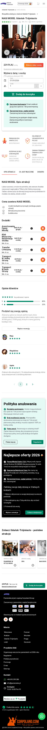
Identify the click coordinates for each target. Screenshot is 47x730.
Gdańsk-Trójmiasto (8, 10)
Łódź (6, 642)
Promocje (7, 662)
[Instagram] (6, 619)
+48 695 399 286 (13, 679)
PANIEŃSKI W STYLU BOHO (8, 562)
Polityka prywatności (11, 659)
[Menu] (44, 3)
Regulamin (7, 655)
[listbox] (23, 207)
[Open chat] (41, 716)
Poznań (27, 632)
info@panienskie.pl (14, 683)
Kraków (6, 635)
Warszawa (8, 632)
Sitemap (7, 669)
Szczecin (27, 642)
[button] (5, 80)
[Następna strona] (32, 384)
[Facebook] (11, 619)
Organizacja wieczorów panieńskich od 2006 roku (21, 652)
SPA (22, 561)
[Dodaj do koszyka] (14, 543)
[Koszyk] (38, 3)
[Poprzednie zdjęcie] (7, 52)
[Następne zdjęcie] (40, 52)
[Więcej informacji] (31, 228)
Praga (26, 639)
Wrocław (27, 635)
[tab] (9, 172)
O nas (6, 665)
